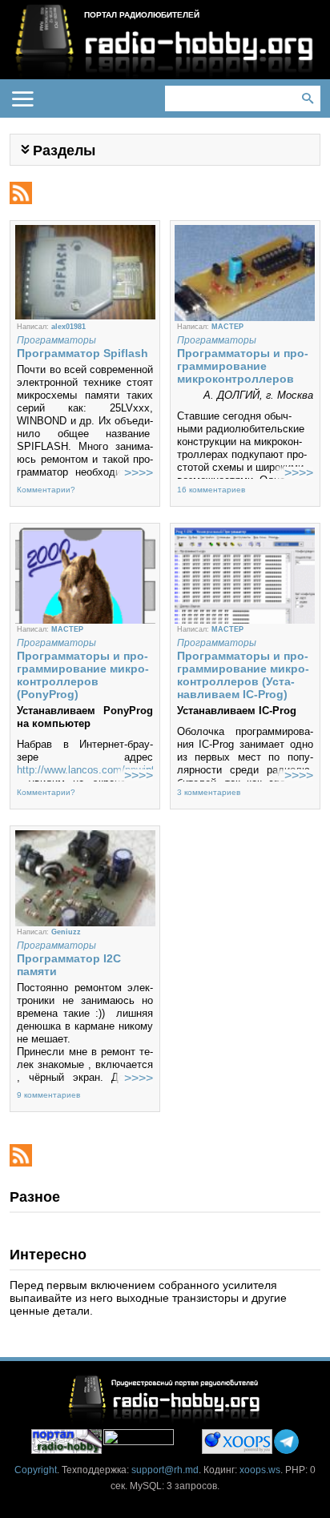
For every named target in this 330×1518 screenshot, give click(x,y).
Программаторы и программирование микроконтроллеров (242, 366)
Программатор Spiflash (82, 353)
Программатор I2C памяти (69, 965)
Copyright (35, 1470)
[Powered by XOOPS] (237, 1441)
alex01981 (68, 327)
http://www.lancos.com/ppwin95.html (101, 770)
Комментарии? (46, 489)
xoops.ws (259, 1470)
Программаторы (56, 340)
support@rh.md (165, 1470)
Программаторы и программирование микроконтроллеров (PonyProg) (83, 675)
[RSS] (21, 188)
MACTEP (227, 327)
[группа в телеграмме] (286, 1441)
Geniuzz (66, 932)
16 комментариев (211, 489)
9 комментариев (48, 1094)
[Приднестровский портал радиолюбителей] (66, 1441)
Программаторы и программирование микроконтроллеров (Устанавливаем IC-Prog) (243, 675)
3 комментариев (208, 792)
